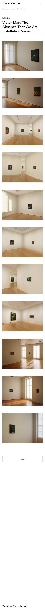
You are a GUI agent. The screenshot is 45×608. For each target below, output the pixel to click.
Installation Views (19, 9)
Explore (5, 9)
